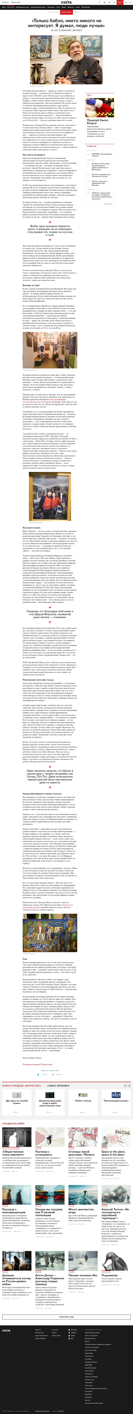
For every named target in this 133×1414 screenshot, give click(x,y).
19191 (50, 1112)
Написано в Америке (91, 1376)
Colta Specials (85, 7)
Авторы (54, 1332)
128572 (118, 1284)
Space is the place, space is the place (113, 1153)
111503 (17, 1298)
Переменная (89, 1374)
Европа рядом (89, 1371)
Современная (22, 7)
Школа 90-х (88, 1397)
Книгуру (87, 1400)
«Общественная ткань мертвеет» (13, 1153)
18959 (83, 1112)
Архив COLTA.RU (40, 1338)
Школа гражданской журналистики (96, 1388)
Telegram (73, 1332)
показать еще (66, 1317)
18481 (17, 1112)
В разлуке (38, 1148)
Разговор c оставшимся (43, 1153)
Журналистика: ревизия (92, 1332)
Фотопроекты (39, 1332)
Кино (4, 7)
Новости (38, 1329)
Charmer (61, 1411)
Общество (71, 7)
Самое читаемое (58, 1086)
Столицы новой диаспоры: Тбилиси (81, 1153)
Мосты (87, 1341)
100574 (118, 1178)
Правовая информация (42, 1411)
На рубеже (88, 1359)
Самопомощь (89, 1353)
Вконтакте (74, 1329)
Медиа (64, 7)
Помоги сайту (15, 2)
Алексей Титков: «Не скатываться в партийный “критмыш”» (115, 1214)
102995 (51, 1171)
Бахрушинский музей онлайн (94, 1403)
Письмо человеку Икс (83, 1275)
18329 (116, 1112)
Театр (58, 7)
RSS (72, 1338)
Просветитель (89, 1356)
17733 (16, 1171)
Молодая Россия (90, 1338)
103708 (18, 1231)
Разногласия (89, 1385)
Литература (51, 7)
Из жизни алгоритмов (91, 1347)
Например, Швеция (91, 1362)
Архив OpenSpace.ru (41, 1335)
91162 (82, 1292)
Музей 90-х (88, 1394)
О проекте (5, 2)
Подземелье (110, 1275)
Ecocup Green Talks (90, 1350)
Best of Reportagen (90, 1368)
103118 (51, 1236)
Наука (78, 7)
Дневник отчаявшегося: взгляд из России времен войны (16, 1280)
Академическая (38, 7)
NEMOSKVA (88, 1365)
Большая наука (89, 1379)
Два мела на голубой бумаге (17, 1102)
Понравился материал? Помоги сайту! (37, 1064)
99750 (84, 1176)
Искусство (10, 7)
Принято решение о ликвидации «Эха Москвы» (99, 183)
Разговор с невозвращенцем (13, 1211)
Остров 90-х (88, 1391)
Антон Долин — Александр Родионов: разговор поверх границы (49, 1280)
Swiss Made (88, 1382)
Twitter (73, 1335)
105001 (116, 1244)
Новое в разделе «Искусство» (21, 1086)
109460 (50, 1308)
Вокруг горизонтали (91, 1335)
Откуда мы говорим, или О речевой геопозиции (49, 1212)
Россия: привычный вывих (11, 1148)
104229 (83, 1224)
